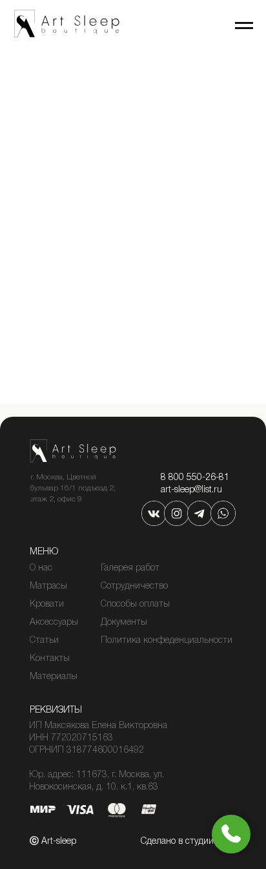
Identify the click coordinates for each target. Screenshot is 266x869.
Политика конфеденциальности (166, 640)
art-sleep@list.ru (191, 490)
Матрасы (48, 586)
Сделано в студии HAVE (189, 841)
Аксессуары (54, 622)
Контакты (50, 658)
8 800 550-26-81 (195, 478)
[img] (154, 513)
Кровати (47, 604)
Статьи (44, 640)
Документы (124, 622)
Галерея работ (130, 568)
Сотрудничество (134, 586)
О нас (41, 568)
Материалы (53, 677)
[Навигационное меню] (244, 26)
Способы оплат (132, 604)
